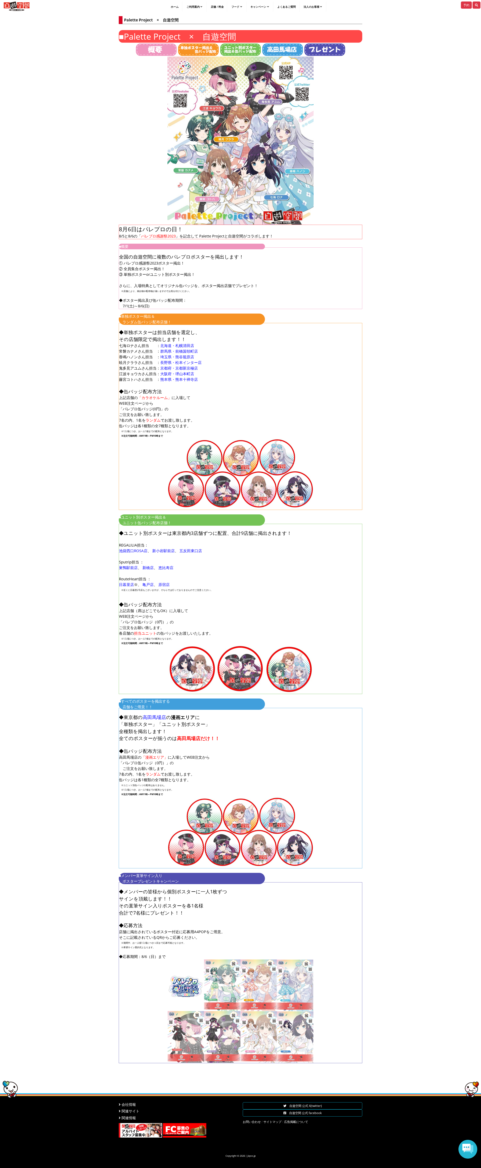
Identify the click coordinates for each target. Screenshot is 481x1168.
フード (235, 6)
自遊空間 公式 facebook (304, 1113)
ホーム (175, 6)
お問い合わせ (252, 1122)
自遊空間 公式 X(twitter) (304, 1106)
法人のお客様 (311, 6)
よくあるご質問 (286, 6)
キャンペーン (258, 6)
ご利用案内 (193, 6)
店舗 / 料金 (217, 6)
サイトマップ (272, 1122)
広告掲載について (296, 1122)
